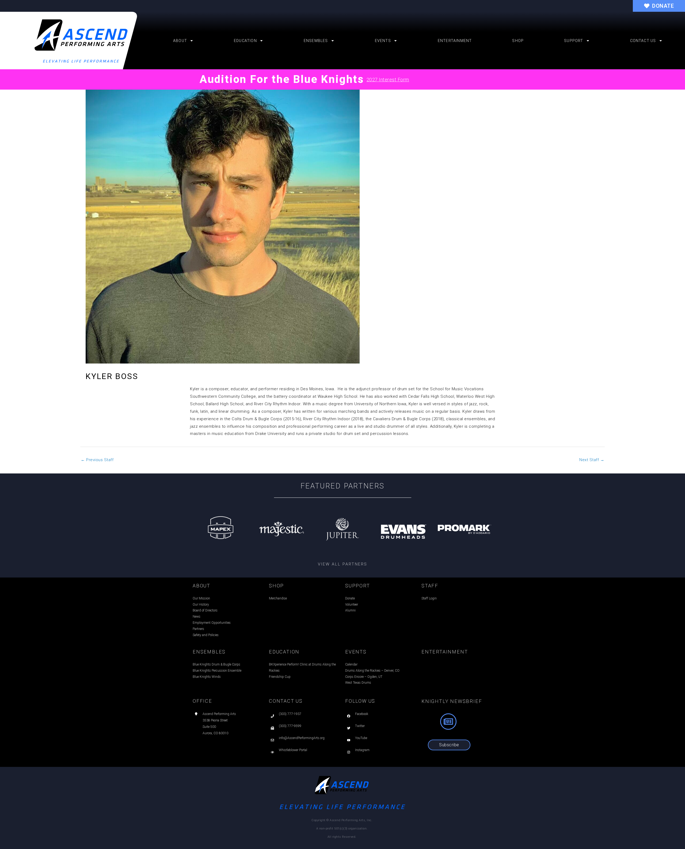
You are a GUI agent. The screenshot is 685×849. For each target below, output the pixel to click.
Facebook (361, 714)
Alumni (350, 610)
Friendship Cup (280, 677)
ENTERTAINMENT (444, 652)
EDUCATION (284, 652)
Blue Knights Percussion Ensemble (217, 670)
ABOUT (201, 585)
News (196, 616)
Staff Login (429, 598)
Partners (198, 629)
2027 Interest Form (388, 79)
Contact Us (643, 41)
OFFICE (202, 701)
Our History (201, 604)
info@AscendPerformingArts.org (302, 738)
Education (245, 41)
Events (383, 41)
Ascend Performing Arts (219, 714)
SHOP (276, 585)
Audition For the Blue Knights (282, 79)
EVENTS (356, 652)
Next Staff (591, 459)
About (180, 41)
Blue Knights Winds (207, 677)
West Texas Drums (358, 682)
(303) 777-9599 (290, 726)
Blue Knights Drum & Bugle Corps (216, 664)
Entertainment (455, 41)
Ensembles (316, 41)
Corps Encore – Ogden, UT (363, 677)
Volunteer (351, 604)
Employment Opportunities (212, 623)
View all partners (342, 564)
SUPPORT (357, 585)
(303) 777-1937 (290, 714)
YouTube (361, 738)
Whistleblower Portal (293, 750)
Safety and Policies (206, 635)
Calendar (351, 664)
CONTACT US (286, 701)
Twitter (360, 726)
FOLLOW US (360, 701)
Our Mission (201, 598)
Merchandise (278, 598)
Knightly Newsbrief (451, 701)
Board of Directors (205, 610)
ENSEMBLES (209, 652)
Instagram (362, 750)
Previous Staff (97, 459)
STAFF (429, 585)
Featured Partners (342, 486)
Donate (350, 598)
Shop (518, 41)
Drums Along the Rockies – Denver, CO (372, 670)
